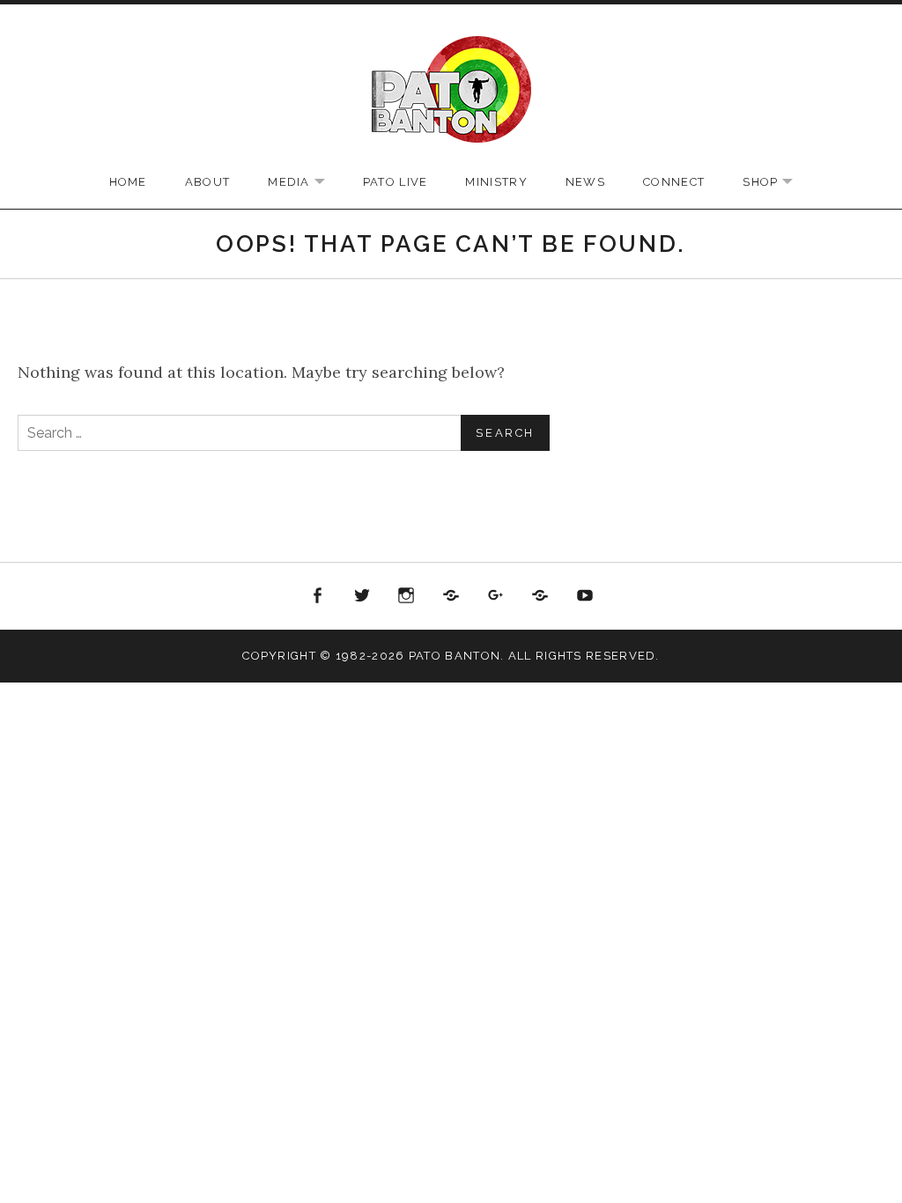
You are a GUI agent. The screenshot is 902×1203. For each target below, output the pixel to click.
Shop (776, 182)
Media (305, 182)
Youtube (585, 596)
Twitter (362, 596)
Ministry (496, 181)
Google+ (496, 596)
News (585, 181)
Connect (674, 181)
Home (128, 181)
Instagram (407, 596)
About (208, 181)
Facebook (318, 596)
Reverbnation (540, 596)
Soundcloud (451, 596)
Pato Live (395, 181)
